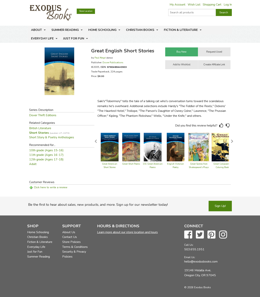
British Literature (40, 128)
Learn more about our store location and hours (127, 232)
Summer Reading (65, 30)
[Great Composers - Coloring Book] (222, 147)
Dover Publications (113, 62)
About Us (68, 232)
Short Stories (49, 133)
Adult (33, 164)
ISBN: (113, 67)
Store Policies (71, 242)
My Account (177, 4)
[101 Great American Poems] (153, 147)
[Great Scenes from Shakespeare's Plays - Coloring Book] (198, 147)
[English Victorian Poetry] (176, 147)
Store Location (86, 11)
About (36, 30)
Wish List (194, 4)
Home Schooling (102, 30)
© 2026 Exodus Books (197, 287)
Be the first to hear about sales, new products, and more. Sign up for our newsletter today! (98, 204)
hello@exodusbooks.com (201, 261)
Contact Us (69, 237)
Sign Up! (220, 206)
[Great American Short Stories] (110, 147)
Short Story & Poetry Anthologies (51, 137)
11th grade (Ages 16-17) (46, 155)
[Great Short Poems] (131, 147)
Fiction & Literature (181, 30)
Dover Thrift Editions (42, 115)
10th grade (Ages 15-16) (46, 150)
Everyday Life (42, 38)
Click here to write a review (50, 187)
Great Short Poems (131, 164)
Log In (228, 4)
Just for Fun (73, 38)
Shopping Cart (212, 4)
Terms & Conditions (75, 247)
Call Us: (188, 245)
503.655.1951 (194, 249)
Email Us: (189, 257)
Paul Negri (100, 57)
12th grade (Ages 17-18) (46, 159)
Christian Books (140, 30)
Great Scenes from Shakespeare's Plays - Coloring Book (199, 167)
